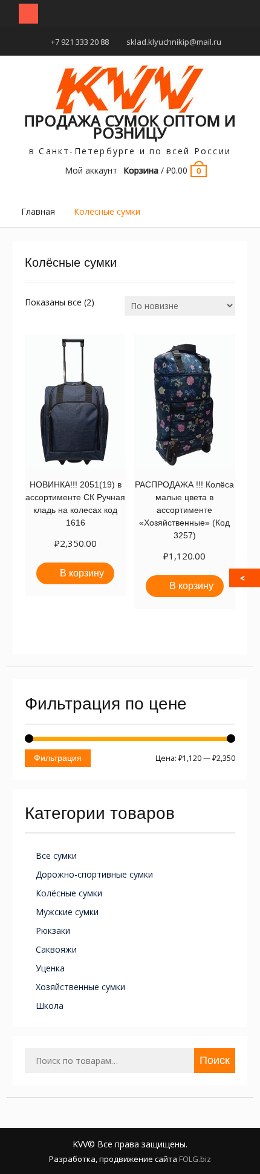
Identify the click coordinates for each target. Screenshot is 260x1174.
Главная (38, 211)
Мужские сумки (67, 912)
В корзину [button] (82, 573)
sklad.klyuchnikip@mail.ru (173, 41)
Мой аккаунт (91, 170)
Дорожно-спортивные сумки (94, 874)
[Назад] (245, 578)
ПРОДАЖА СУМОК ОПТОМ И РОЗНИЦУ (130, 126)
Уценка (50, 968)
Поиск (215, 1060)
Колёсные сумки (69, 893)
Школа (49, 1005)
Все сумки (56, 855)
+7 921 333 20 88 (80, 41)
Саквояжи (56, 949)
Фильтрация (58, 758)
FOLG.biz (195, 1158)
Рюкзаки (53, 930)
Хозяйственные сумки (80, 987)
